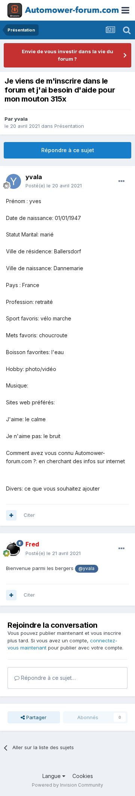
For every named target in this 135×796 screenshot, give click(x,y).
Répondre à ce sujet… (48, 678)
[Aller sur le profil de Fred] (13, 549)
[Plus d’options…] (121, 181)
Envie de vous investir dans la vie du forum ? (67, 55)
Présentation (69, 126)
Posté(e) (54, 186)
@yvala (86, 568)
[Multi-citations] (11, 515)
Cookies (82, 776)
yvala (21, 119)
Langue (52, 776)
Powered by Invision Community (67, 785)
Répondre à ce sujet (67, 150)
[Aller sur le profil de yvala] (13, 181)
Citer (29, 515)
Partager (35, 717)
